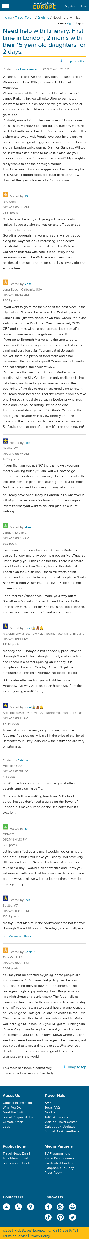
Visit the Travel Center (60, 1122)
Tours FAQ (52, 1107)
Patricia (23, 760)
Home (7, 17)
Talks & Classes (56, 1117)
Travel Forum (24, 17)
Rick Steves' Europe (44, 5)
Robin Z (29, 952)
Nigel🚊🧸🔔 (33, 628)
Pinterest (60, 1217)
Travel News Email (16, 1153)
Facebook (48, 1206)
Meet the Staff (13, 1112)
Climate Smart (13, 1122)
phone (18, 1206)
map (30, 1206)
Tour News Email (15, 1158)
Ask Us (49, 1112)
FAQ (47, 1103)
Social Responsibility (18, 1117)
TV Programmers (57, 1153)
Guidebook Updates (59, 1126)
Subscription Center (17, 1163)
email (6, 1206)
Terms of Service (15, 1236)
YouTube (72, 1206)
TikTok (48, 1217)
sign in (71, 23)
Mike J (29, 527)
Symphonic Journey (59, 1168)
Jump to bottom (75, 61)
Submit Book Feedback (61, 1131)
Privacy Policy (40, 1236)
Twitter (72, 1217)
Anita (27, 284)
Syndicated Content (58, 1163)
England (43, 17)
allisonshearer (28, 69)
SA (26, 829)
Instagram (60, 1206)
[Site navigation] (5, 5)
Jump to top (76, 1067)
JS (26, 196)
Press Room (53, 1173)
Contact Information (17, 1103)
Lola (27, 443)
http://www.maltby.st (17, 936)
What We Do (12, 1107)
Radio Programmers (59, 1158)
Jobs (6, 1126)
